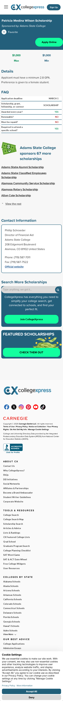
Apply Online (49, 42)
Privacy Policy (22, 426)
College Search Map (13, 519)
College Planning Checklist (17, 550)
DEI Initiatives (10, 479)
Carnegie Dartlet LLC (27, 423)
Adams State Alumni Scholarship (22, 167)
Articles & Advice (12, 528)
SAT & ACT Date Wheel (15, 559)
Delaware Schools (12, 612)
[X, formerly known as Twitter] (13, 409)
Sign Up (54, 7)
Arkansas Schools (12, 595)
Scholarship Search (13, 524)
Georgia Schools (11, 621)
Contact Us (9, 466)
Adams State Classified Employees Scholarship (23, 175)
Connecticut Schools (14, 608)
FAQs (6, 475)
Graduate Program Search (16, 546)
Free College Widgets (14, 563)
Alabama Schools (11, 581)
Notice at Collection (37, 426)
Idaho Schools (10, 630)
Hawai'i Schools (11, 626)
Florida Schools (11, 617)
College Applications (14, 643)
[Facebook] (6, 409)
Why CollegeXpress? (14, 470)
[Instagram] (21, 409)
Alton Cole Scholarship (16, 195)
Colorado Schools (12, 604)
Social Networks (11, 483)
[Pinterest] (28, 409)
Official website (14, 267)
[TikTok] (43, 409)
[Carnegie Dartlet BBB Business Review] (13, 452)
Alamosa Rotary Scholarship (19, 189)
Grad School (9, 541)
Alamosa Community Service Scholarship (28, 183)
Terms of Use (9, 426)
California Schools (12, 599)
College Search (11, 515)
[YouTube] (35, 409)
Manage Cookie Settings (38, 429)
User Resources (11, 568)
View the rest (13, 204)
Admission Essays (12, 648)
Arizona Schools (11, 590)
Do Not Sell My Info (18, 429)
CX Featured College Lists (16, 537)
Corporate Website (13, 501)
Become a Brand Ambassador (18, 492)
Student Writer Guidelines (17, 497)
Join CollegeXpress (31, 319)
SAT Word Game (11, 555)
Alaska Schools (10, 586)
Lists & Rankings (11, 532)
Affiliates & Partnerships (16, 488)
